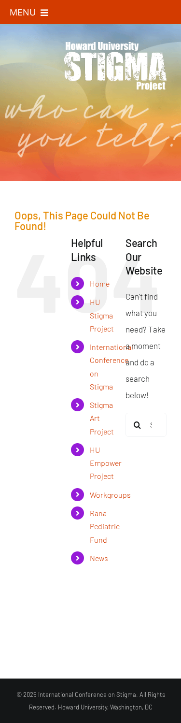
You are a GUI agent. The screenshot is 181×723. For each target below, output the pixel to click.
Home (100, 283)
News (99, 558)
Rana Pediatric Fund (105, 526)
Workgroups (110, 494)
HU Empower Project (106, 462)
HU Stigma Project (102, 315)
